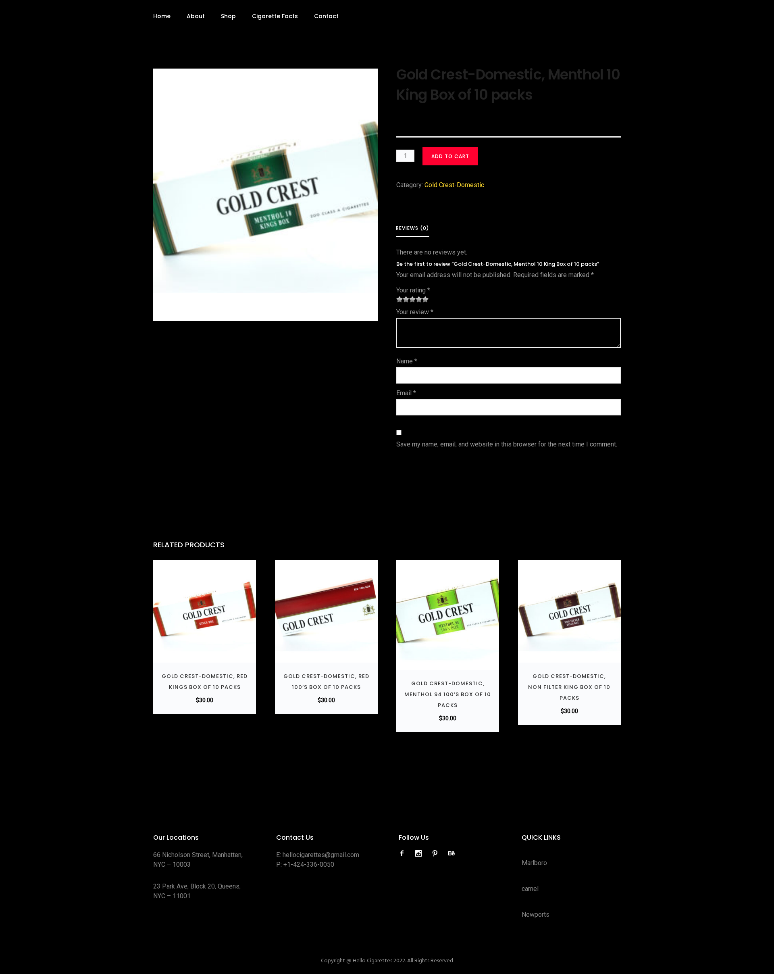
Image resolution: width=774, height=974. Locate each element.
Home (162, 16)
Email (406, 393)
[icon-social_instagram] (420, 853)
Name (406, 361)
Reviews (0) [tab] (412, 228)
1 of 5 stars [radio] (399, 299)
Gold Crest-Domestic (454, 185)
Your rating (413, 290)
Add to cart (450, 156)
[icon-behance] (451, 853)
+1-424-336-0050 (308, 864)
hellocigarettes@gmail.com (321, 855)
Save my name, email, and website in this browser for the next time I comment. (506, 444)
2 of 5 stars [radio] (402, 299)
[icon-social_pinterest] (437, 853)
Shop (228, 16)
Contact (326, 16)
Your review (414, 312)
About (196, 16)
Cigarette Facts (275, 16)
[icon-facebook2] (404, 853)
